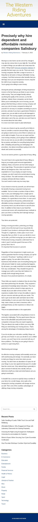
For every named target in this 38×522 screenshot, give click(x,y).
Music (3, 487)
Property (4, 490)
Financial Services (7, 470)
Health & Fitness (6, 474)
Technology (5, 500)
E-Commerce (5, 457)
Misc (3, 484)
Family (3, 467)
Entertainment (5, 463)
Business (4, 453)
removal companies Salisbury (24, 68)
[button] (3, 24)
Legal (3, 477)
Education (4, 460)
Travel (3, 504)
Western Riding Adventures (11, 52)
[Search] (34, 409)
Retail (3, 494)
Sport (3, 497)
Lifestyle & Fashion (7, 480)
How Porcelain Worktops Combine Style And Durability (18, 443)
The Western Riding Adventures (19, 10)
